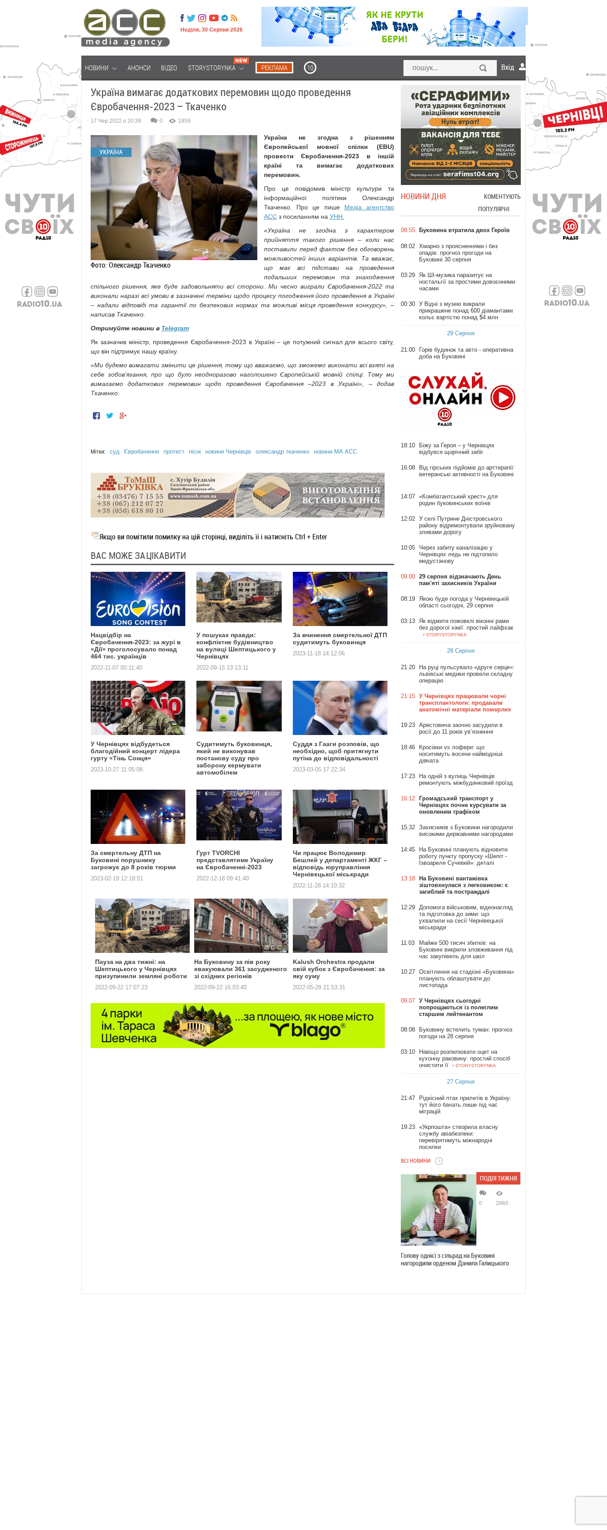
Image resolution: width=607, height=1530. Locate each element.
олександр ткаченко (282, 451)
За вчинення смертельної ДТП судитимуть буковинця (340, 638)
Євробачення (141, 451)
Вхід (507, 67)
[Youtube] (214, 18)
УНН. (337, 216)
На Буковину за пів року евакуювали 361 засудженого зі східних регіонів (240, 969)
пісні (195, 451)
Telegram (175, 328)
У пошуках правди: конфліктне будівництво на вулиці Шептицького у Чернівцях (236, 645)
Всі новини (416, 1161)
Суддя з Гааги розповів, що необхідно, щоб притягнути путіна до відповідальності (336, 751)
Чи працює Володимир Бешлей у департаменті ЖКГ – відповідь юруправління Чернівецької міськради (340, 863)
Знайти (483, 68)
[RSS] (234, 18)
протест (174, 451)
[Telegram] (224, 18)
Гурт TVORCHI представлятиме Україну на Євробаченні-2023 (234, 860)
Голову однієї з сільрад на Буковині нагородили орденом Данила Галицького (455, 1259)
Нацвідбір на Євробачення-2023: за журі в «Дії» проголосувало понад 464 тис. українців (136, 645)
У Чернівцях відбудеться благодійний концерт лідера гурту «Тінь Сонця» (135, 751)
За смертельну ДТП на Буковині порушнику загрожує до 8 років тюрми (133, 860)
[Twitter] (191, 18)
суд (115, 451)
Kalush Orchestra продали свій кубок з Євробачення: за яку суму (339, 969)
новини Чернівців (228, 451)
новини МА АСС (335, 451)
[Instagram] (203, 18)
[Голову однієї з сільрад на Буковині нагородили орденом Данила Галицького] (438, 1210)
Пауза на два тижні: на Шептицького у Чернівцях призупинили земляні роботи (141, 969)
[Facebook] (182, 18)
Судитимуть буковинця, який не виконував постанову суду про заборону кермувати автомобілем (234, 758)
